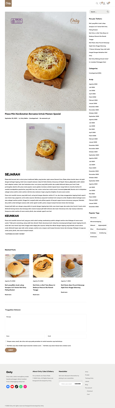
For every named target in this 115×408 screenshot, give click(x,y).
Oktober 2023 (93, 177)
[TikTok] (16, 386)
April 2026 (92, 93)
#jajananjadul (102, 225)
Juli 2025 (92, 122)
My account (88, 388)
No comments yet (45, 118)
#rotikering (102, 233)
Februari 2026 (93, 100)
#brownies (93, 217)
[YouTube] (12, 386)
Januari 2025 (93, 142)
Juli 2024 (92, 161)
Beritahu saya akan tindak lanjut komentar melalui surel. (24, 345)
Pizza (64, 179)
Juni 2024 (92, 164)
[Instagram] (25, 386)
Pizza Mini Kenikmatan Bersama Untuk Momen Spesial (33, 114)
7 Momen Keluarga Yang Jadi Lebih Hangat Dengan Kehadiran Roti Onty (99, 52)
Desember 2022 (94, 206)
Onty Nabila (24, 118)
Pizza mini (8, 179)
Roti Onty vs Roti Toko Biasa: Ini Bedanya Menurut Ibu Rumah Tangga (44, 287)
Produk (87, 375)
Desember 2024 (94, 145)
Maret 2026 (92, 97)
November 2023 (94, 174)
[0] (101, 3)
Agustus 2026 (93, 84)
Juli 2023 (92, 187)
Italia (36, 179)
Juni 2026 (92, 90)
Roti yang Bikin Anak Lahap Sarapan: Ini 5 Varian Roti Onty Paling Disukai (15, 287)
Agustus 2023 (93, 184)
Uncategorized (33, 118)
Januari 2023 (93, 203)
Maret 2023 (92, 197)
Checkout (90, 391)
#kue (91, 229)
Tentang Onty (89, 378)
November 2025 (94, 110)
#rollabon (93, 233)
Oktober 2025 (93, 113)
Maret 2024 (92, 168)
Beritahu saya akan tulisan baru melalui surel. (57, 345)
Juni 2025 (92, 126)
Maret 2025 (92, 135)
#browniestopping (95, 221)
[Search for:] (99, 12)
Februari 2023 (93, 200)
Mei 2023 (92, 193)
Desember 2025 (93, 106)
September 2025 (94, 116)
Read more (8, 294)
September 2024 (94, 155)
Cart (88, 394)
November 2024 (94, 148)
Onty (86, 371)
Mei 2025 (92, 129)
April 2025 (92, 132)
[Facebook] (8, 386)
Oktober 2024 (93, 152)
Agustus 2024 (93, 158)
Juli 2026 (92, 87)
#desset (92, 225)
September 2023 (94, 181)
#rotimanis (93, 236)
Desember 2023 (94, 171)
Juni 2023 (92, 190)
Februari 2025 (93, 139)
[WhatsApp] (20, 386)
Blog (86, 384)
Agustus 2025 (93, 119)
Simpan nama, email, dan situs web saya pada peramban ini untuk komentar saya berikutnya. (34, 341)
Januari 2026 (93, 103)
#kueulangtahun (101, 229)
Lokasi (87, 381)
